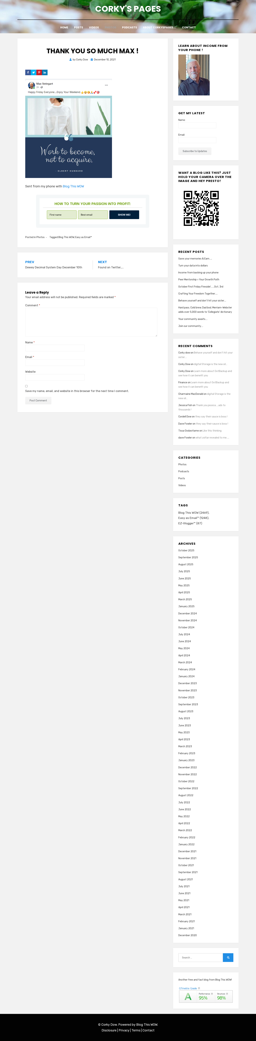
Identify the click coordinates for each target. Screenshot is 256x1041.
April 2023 (184, 739)
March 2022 (185, 830)
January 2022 (186, 844)
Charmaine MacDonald (190, 394)
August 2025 (185, 564)
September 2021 (187, 872)
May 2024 (184, 648)
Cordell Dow (184, 416)
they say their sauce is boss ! (211, 416)
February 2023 (186, 753)
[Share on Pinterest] (39, 72)
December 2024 (187, 613)
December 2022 (187, 767)
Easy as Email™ (83, 237)
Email (29, 357)
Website (30, 371)
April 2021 (183, 907)
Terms (135, 1030)
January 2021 (186, 928)
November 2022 (187, 774)
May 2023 (184, 732)
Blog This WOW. (147, 1025)
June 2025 (184, 578)
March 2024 (185, 662)
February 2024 (186, 669)
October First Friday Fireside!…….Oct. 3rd (200, 286)
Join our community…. (190, 326)
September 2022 (188, 788)
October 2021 (186, 865)
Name (30, 342)
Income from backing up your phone (198, 272)
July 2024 (184, 634)
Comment (32, 305)
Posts (78, 27)
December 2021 (187, 851)
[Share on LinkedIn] (45, 72)
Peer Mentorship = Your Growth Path (198, 279)
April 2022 (184, 823)
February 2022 (186, 837)
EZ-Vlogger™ (190, 523)
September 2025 (188, 557)
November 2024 (187, 620)
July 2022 (184, 802)
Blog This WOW (73, 186)
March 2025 (185, 599)
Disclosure (109, 1030)
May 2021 (183, 900)
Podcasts (129, 27)
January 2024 (186, 676)
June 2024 (184, 641)
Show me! (124, 214)
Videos (94, 27)
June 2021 (184, 893)
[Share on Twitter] (33, 72)
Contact (189, 27)
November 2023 (187, 690)
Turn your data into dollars (193, 265)
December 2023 (187, 683)
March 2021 (184, 914)
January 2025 (186, 606)
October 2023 (186, 697)
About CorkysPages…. (159, 27)
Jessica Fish (185, 405)
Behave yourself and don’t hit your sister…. (202, 300)
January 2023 (186, 760)
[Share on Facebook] (28, 72)
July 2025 (184, 571)
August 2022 (185, 795)
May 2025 (184, 585)
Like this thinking (212, 430)
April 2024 (184, 655)
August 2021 (185, 879)
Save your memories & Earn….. (195, 258)
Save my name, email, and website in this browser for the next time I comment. (77, 391)
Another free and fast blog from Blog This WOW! (205, 979)
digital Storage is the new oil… (210, 364)
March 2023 (185, 746)
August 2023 (185, 711)
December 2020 (187, 935)
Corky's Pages (128, 9)
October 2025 (186, 550)
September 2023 (188, 704)
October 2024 (186, 627)
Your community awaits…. (192, 319)
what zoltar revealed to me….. (212, 437)
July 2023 (184, 718)
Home (64, 27)
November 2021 (187, 858)
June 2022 (184, 809)
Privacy (124, 1030)
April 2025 (184, 592)
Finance (182, 382)
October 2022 (186, 781)
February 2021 (186, 921)
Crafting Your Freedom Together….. (198, 293)
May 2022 (184, 816)
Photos (110, 27)
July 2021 (183, 886)
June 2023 (184, 725)
